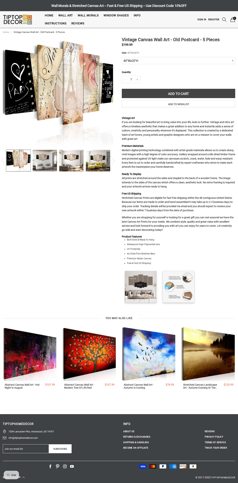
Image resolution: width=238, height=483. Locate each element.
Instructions (56, 23)
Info (137, 15)
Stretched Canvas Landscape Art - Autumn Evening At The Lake (200, 386)
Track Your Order (216, 448)
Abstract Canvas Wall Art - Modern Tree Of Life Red (79, 386)
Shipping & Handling (136, 442)
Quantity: (126, 72)
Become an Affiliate (135, 448)
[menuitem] (49, 16)
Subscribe (60, 448)
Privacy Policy (214, 437)
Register (213, 19)
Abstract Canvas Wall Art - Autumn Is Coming (139, 386)
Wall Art (65, 15)
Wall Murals (88, 15)
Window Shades (116, 15)
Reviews (77, 23)
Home (49, 15)
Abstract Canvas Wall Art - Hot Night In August (22, 386)
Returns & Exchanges (136, 437)
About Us (128, 431)
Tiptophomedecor (223, 477)
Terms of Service (215, 442)
